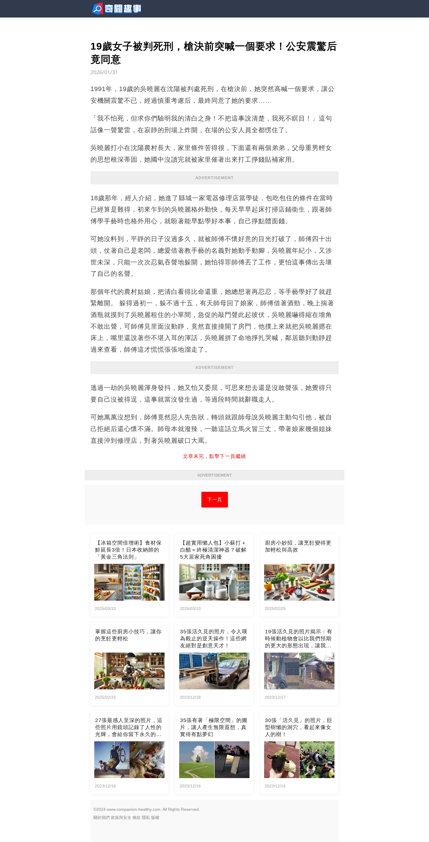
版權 (155, 817)
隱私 (146, 817)
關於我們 (101, 817)
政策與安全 (121, 817)
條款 (136, 817)
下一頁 (214, 499)
